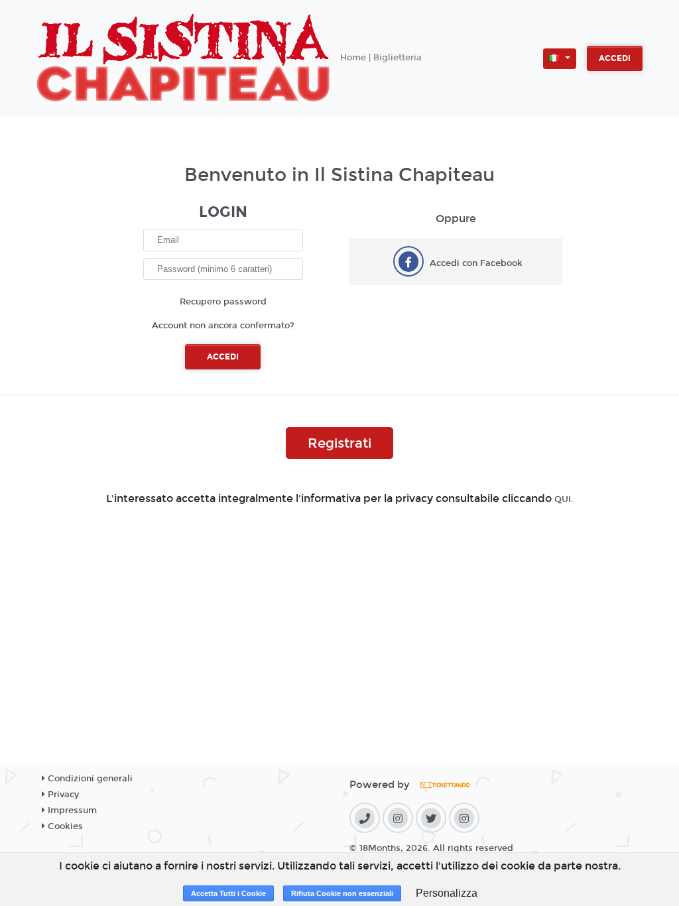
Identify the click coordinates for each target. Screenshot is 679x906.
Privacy (62, 794)
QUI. (564, 499)
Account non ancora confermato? (223, 325)
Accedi (615, 58)
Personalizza (446, 893)
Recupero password (223, 301)
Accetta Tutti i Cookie (228, 893)
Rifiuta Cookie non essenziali (342, 893)
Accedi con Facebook (476, 263)
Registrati (339, 443)
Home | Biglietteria (381, 57)
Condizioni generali (89, 778)
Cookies (64, 826)
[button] (559, 58)
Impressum (71, 810)
